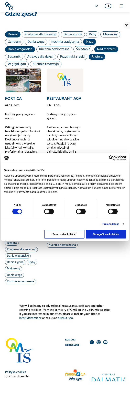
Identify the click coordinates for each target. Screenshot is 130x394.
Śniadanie (83, 49)
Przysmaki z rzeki (72, 56)
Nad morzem (106, 49)
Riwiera (97, 56)
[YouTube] (105, 342)
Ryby (92, 34)
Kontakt (70, 339)
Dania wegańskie (20, 49)
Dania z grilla (72, 34)
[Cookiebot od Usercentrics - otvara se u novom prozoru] (111, 158)
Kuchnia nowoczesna (54, 49)
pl (108, 6)
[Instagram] (98, 342)
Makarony (110, 34)
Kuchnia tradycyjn (46, 64)
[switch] (49, 211)
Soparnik (14, 56)
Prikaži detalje (110, 223)
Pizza (89, 41)
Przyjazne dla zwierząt (41, 34)
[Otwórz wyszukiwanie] (96, 6)
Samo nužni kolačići (64, 234)
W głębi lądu (17, 64)
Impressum (72, 344)
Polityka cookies (15, 372)
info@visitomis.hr (30, 318)
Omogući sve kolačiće (106, 234)
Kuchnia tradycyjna (65, 41)
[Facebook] (92, 342)
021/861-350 (65, 318)
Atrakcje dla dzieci (40, 56)
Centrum (14, 41)
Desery (13, 34)
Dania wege (36, 41)
